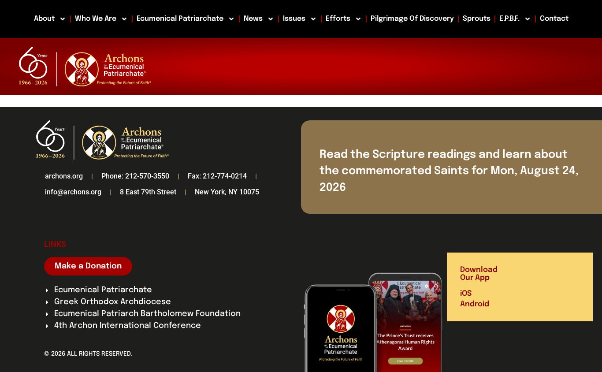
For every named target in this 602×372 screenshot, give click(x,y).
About (44, 18)
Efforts (338, 18)
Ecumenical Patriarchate (180, 18)
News (253, 18)
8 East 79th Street (148, 192)
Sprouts (477, 18)
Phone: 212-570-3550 (135, 176)
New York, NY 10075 (227, 192)
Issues (294, 18)
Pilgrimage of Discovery (412, 18)
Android (474, 304)
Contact (554, 18)
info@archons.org (73, 192)
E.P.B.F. (509, 18)
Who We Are (95, 18)
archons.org (64, 176)
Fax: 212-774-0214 (217, 176)
